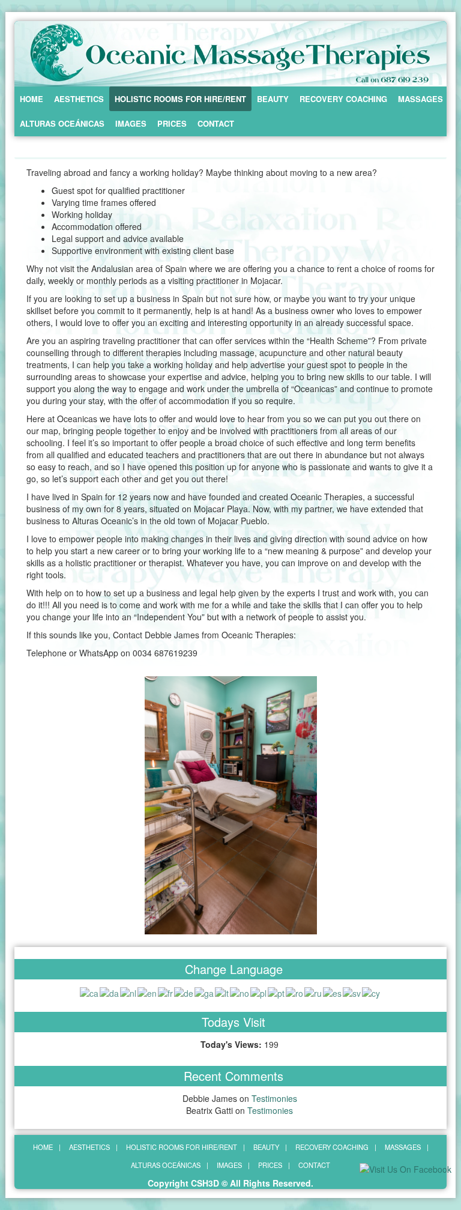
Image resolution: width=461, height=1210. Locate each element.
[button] (23, 805)
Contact (215, 123)
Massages (420, 98)
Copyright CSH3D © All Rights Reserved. (230, 1183)
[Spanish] (333, 991)
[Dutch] (128, 991)
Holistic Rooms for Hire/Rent (180, 98)
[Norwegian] (240, 991)
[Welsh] (371, 991)
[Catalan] (90, 991)
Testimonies (274, 1098)
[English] (147, 991)
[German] (184, 991)
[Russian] (313, 991)
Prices (172, 123)
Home (31, 98)
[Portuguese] (277, 991)
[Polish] (259, 991)
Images (130, 123)
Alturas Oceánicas (62, 123)
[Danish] (110, 991)
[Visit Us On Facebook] (405, 1168)
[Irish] (204, 991)
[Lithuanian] (222, 991)
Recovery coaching (343, 98)
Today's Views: (232, 1044)
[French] (166, 991)
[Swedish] (352, 991)
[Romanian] (295, 991)
